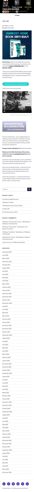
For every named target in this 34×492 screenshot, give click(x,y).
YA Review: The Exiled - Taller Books (12, 232)
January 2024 (6, 290)
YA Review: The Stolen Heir (9, 223)
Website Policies (6, 488)
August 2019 (6, 453)
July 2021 (5, 379)
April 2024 (5, 280)
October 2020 (6, 408)
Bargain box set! (8, 28)
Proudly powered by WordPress (20, 488)
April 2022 (5, 351)
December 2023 (7, 293)
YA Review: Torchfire (8, 202)
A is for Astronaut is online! (9, 212)
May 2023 (5, 312)
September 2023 (7, 303)
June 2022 (5, 344)
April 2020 (5, 427)
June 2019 (5, 459)
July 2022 (5, 341)
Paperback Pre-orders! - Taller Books (12, 237)
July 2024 (5, 271)
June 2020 (5, 421)
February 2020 (6, 434)
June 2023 (5, 309)
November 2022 (6, 328)
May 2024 (5, 277)
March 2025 (5, 258)
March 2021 (5, 392)
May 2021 (5, 386)
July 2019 (5, 456)
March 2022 (5, 354)
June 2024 (5, 274)
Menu (17, 15)
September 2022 (7, 335)
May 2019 (5, 462)
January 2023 (6, 322)
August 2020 (6, 415)
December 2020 (7, 402)
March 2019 (5, 469)
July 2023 (5, 306)
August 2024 (6, 268)
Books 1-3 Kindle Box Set (16, 66)
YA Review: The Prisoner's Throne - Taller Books (15, 222)
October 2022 (6, 332)
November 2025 (7, 252)
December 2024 (7, 261)
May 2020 (5, 424)
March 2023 (5, 316)
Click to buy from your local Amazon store (16, 84)
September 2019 (7, 450)
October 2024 (6, 265)
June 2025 (5, 255)
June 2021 (5, 383)
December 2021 (6, 364)
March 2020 (5, 431)
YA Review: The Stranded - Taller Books (13, 227)
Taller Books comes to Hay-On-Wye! (12, 205)
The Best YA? (6, 209)
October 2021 (6, 370)
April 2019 (5, 466)
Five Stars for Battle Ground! (10, 199)
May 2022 (5, 348)
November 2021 (6, 367)
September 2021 (7, 373)
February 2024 (6, 287)
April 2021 (5, 389)
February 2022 (6, 357)
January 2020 (6, 437)
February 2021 (6, 395)
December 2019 (6, 440)
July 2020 (5, 418)
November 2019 (6, 443)
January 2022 (6, 360)
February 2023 (6, 319)
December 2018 (6, 472)
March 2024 (5, 284)
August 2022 (6, 338)
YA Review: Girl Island (19, 242)
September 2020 (7, 411)
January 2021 (6, 399)
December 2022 (6, 325)
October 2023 (6, 300)
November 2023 (7, 296)
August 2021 (5, 376)
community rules (19, 154)
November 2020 (7, 405)
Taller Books (10, 9)
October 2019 (6, 447)
